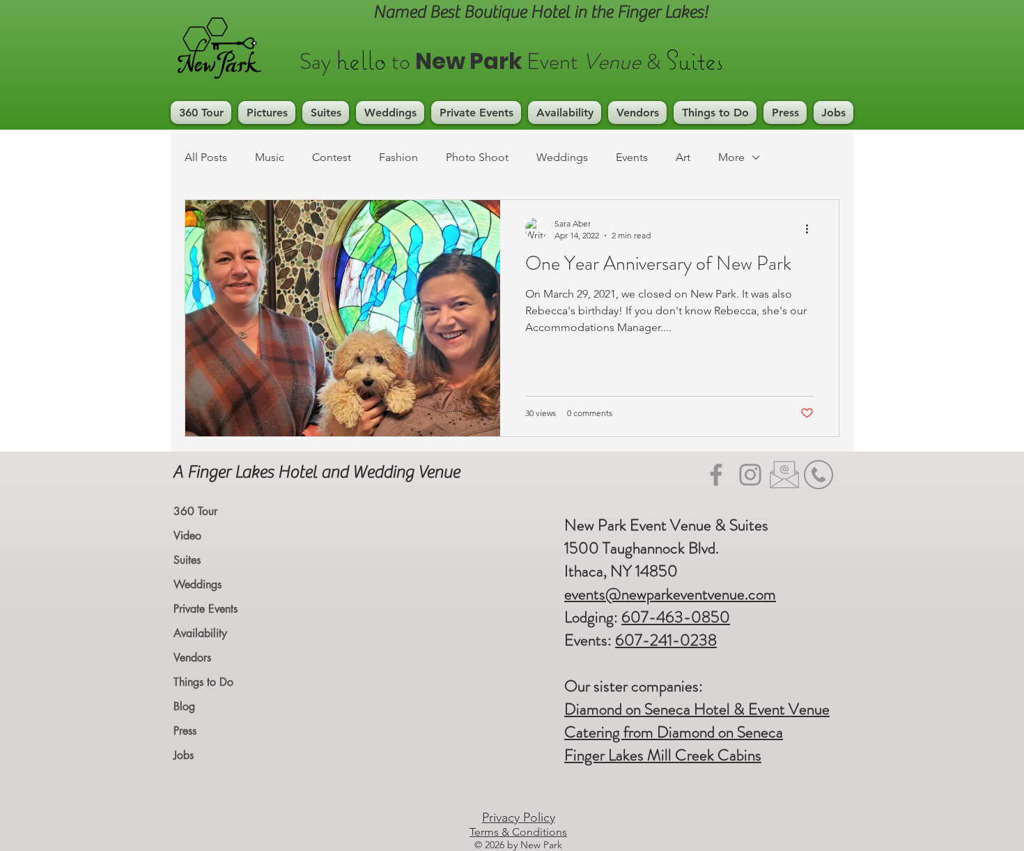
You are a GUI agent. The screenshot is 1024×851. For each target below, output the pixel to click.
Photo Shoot (477, 157)
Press (184, 730)
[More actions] (811, 228)
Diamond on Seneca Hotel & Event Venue (697, 709)
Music (269, 157)
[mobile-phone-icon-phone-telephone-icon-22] (818, 474)
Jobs (183, 755)
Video (187, 535)
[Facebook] (716, 474)
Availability (200, 633)
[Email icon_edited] (784, 474)
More (731, 157)
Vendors (192, 657)
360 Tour (195, 511)
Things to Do (203, 682)
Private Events (205, 608)
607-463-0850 (675, 617)
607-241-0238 (666, 640)
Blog (184, 706)
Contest (331, 157)
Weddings (562, 157)
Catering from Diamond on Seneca (673, 732)
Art (683, 157)
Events (632, 157)
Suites (187, 560)
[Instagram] (750, 474)
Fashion (398, 157)
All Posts (206, 157)
